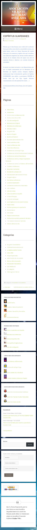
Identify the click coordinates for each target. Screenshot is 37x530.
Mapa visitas (10, 204)
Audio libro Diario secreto (14, 402)
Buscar (5, 441)
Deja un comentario (9, 40)
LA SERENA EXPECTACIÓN (14, 250)
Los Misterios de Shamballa (14, 361)
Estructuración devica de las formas (17, 174)
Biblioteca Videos (11, 128)
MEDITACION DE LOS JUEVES (15, 258)
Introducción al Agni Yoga (14, 367)
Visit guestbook (7, 430)
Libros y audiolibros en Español (15, 330)
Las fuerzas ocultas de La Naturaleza (17, 185)
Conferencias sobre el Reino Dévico (16, 156)
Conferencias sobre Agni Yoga (15, 150)
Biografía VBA (11, 131)
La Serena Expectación (13, 182)
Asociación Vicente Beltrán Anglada (18, 13)
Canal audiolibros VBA (13, 142)
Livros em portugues (12, 199)
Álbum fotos (10, 109)
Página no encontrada (13, 215)
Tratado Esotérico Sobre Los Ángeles (17, 378)
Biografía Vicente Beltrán (13, 244)
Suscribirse (8, 475)
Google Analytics (11, 177)
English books (11, 302)
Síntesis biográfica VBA (13, 339)
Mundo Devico (11, 210)
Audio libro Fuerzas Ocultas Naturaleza (17, 397)
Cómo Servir (7, 287)
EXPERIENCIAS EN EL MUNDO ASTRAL (23, 287)
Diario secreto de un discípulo (15, 372)
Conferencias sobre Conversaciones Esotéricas (20, 153)
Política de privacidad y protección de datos (19, 218)
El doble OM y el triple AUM (14, 172)
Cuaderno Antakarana (13, 166)
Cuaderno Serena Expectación (15, 307)
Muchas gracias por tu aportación (16, 207)
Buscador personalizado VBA (15, 139)
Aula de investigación (13, 120)
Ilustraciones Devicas (13, 317)
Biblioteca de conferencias (14, 126)
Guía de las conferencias (13, 180)
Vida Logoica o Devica (13, 272)
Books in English (11, 134)
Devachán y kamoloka (13, 169)
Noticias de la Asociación (14, 261)
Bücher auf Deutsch (12, 137)
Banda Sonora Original (13, 123)
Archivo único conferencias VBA (16, 115)
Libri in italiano (11, 188)
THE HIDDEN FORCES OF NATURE (16, 221)
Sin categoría (10, 269)
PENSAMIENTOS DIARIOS (14, 263)
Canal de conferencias (13, 148)
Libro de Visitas (11, 191)
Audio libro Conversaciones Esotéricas (17, 392)
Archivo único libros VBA (14, 118)
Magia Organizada (12, 255)
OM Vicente (10, 212)
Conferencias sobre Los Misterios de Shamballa (20, 163)
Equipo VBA (23, 39)
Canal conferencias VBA (13, 145)
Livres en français (12, 196)
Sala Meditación (11, 266)
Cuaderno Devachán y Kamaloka (16, 311)
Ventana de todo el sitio (13, 223)
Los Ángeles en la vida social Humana (17, 202)
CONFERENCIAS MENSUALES (15, 247)
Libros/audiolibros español (14, 193)
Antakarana (10, 112)
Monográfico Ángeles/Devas (14, 343)
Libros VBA (10, 253)
